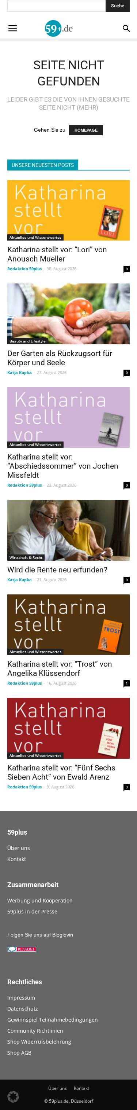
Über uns (18, 848)
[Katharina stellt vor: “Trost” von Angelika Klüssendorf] (68, 624)
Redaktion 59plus (24, 268)
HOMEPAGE (86, 130)
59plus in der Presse (32, 911)
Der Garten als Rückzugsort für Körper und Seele (59, 358)
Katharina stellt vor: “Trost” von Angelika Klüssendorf (59, 669)
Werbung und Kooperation (40, 900)
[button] (13, 1097)
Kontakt (16, 859)
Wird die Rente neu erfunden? (57, 569)
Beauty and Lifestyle (27, 341)
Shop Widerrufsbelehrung (39, 1041)
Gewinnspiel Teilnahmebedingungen (52, 1019)
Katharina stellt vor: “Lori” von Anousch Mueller (57, 254)
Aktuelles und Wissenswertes (35, 237)
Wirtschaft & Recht (25, 557)
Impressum (21, 997)
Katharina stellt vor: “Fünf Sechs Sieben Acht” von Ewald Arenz (61, 772)
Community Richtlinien (35, 1030)
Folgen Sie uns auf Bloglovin (40, 935)
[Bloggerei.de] (22, 950)
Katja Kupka (19, 372)
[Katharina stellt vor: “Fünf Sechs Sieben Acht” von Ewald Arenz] (68, 728)
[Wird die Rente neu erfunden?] (68, 530)
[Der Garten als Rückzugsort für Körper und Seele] (68, 313)
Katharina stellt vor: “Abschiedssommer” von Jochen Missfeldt (62, 466)
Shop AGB (19, 1052)
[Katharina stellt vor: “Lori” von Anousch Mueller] (68, 210)
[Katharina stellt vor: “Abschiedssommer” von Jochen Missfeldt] (68, 417)
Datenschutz (22, 1008)
